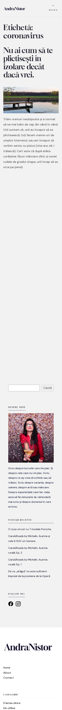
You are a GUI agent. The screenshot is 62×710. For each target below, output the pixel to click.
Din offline (9, 708)
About (7, 672)
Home (6, 667)
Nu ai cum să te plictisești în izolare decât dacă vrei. (28, 62)
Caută (47, 388)
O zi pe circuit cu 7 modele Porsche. (30, 529)
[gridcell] (31, 487)
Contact (8, 677)
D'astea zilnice (12, 703)
